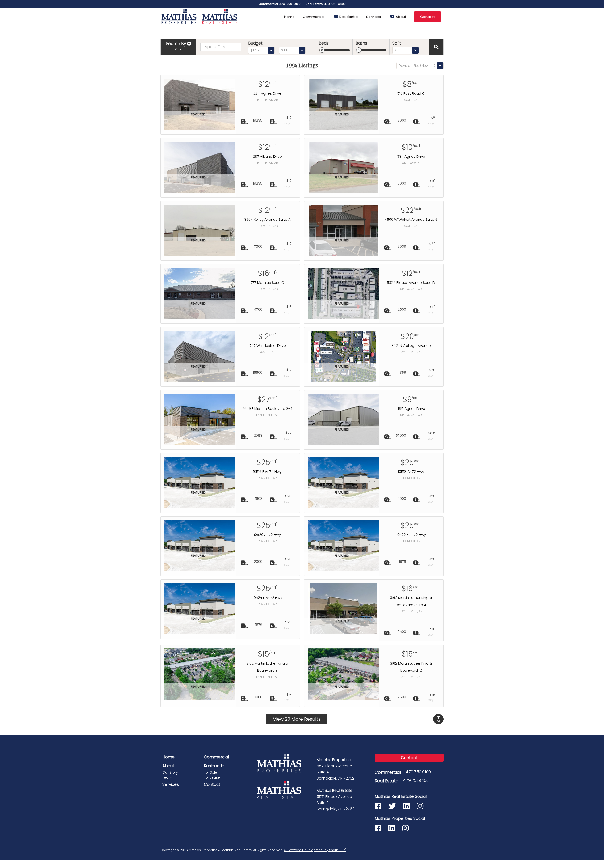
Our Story (170, 772)
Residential (348, 16)
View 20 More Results (297, 719)
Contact (427, 16)
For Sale (210, 772)
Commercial (313, 16)
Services (373, 16)
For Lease (212, 777)
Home (289, 16)
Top (438, 721)
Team (167, 777)
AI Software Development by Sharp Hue (315, 850)
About (401, 16)
